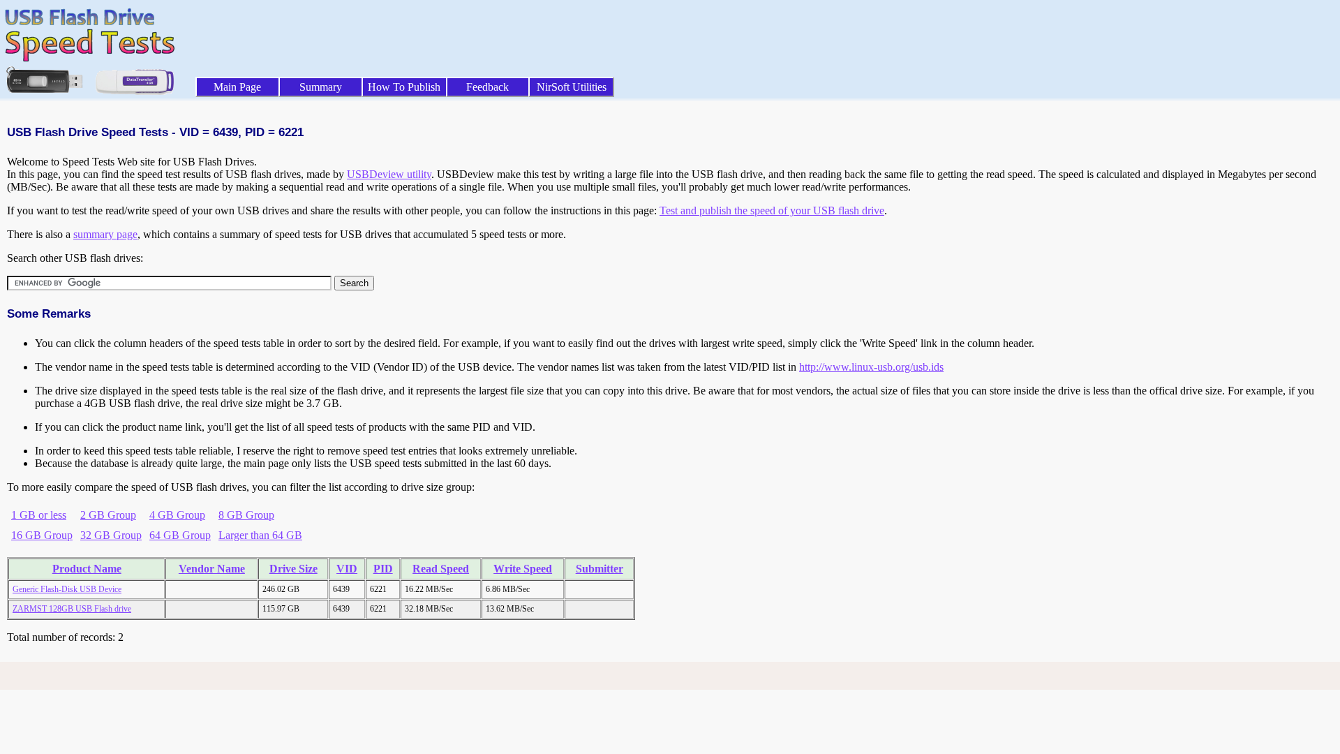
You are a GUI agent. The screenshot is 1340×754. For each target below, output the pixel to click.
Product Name (86, 569)
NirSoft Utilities (571, 87)
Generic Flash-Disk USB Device (67, 589)
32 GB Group (111, 535)
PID (383, 569)
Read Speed (440, 569)
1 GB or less (38, 515)
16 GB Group (42, 535)
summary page (105, 234)
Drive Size (293, 569)
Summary (320, 87)
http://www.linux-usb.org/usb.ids (871, 367)
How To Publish (404, 87)
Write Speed (522, 569)
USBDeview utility (389, 174)
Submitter (599, 569)
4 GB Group (177, 515)
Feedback (487, 87)
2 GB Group (108, 515)
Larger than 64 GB (260, 535)
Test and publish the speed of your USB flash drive (772, 210)
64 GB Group (180, 535)
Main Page (237, 87)
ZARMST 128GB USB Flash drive (72, 609)
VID (346, 569)
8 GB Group (246, 515)
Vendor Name (212, 569)
